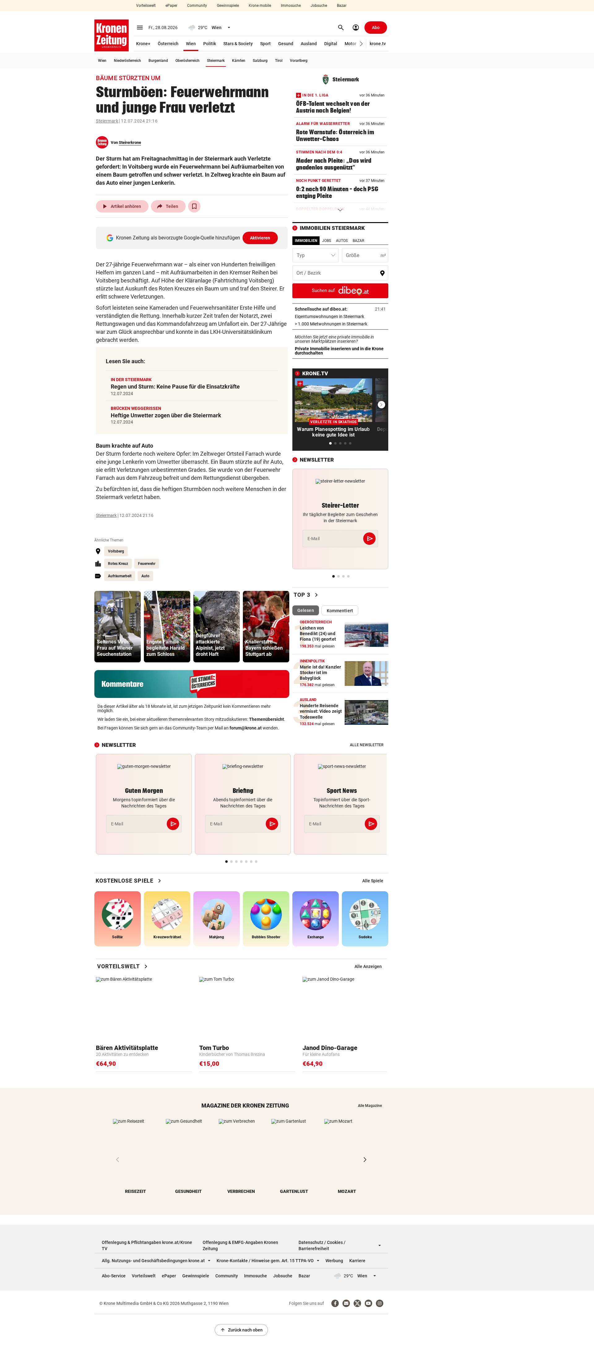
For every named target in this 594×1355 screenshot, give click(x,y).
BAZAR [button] (358, 241)
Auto (145, 576)
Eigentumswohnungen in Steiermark (340, 316)
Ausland (309, 43)
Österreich (168, 43)
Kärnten (238, 60)
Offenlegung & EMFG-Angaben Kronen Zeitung (240, 1245)
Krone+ (143, 43)
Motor (350, 43)
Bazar (341, 5)
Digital (330, 43)
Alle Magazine (370, 1105)
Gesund (285, 43)
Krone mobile (260, 5)
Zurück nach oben (241, 1330)
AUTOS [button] (342, 241)
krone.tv (378, 43)
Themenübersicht (266, 719)
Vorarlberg (299, 60)
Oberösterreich (187, 60)
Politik (209, 43)
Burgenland (158, 60)
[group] (117, 626)
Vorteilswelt (146, 5)
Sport (265, 43)
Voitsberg (116, 551)
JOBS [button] (326, 241)
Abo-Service (114, 1275)
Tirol (278, 60)
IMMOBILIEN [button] (306, 241)
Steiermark (216, 60)
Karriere (357, 1260)
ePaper (171, 5)
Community (197, 5)
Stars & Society (238, 43)
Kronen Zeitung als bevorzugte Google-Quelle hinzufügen (193, 238)
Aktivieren (260, 237)
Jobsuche (319, 5)
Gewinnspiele (228, 5)
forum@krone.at (246, 727)
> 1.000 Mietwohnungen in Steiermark (340, 324)
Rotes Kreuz (118, 563)
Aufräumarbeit (119, 576)
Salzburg (260, 60)
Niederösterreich (127, 60)
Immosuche (291, 5)
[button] (361, 43)
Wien (191, 43)
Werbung (334, 1260)
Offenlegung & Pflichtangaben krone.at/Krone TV (147, 1245)
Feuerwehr (146, 563)
